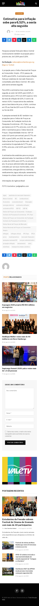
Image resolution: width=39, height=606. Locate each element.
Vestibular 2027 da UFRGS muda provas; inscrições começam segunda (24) (25, 571)
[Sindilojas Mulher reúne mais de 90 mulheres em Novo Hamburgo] (19, 324)
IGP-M (25, 208)
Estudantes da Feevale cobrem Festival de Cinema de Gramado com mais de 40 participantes (18, 522)
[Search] (36, 3)
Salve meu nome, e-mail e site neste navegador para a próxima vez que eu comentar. (18, 434)
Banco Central (7, 198)
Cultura (6, 515)
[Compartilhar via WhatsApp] (34, 40)
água (4, 195)
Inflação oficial (16, 234)
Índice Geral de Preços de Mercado (15, 224)
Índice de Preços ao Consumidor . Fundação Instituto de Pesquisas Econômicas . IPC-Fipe (18, 213)
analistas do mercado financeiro (19, 195)
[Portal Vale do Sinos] (20, 3)
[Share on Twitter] (9, 40)
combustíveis (24, 198)
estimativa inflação (22, 205)
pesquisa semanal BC (10, 240)
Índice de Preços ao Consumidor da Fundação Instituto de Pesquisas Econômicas (18, 219)
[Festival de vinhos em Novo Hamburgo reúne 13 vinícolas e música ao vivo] (8, 545)
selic (29, 243)
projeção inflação (9, 243)
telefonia (6, 247)
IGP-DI (18, 208)
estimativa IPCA (8, 208)
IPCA (33, 234)
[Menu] (3, 3)
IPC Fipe (26, 234)
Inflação (5, 234)
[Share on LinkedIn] (19, 40)
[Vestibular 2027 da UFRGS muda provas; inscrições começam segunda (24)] (8, 572)
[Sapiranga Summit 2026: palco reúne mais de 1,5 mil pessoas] (19, 356)
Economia (19, 13)
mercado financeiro (28, 237)
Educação (28, 202)
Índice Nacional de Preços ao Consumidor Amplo (17, 229)
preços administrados (27, 240)
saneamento (21, 243)
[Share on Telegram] (29, 40)
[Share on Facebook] (4, 40)
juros (4, 237)
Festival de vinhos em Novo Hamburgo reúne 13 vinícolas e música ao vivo (25, 545)
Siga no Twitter (8, 65)
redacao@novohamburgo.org (23, 62)
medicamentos (14, 237)
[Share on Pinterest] (14, 40)
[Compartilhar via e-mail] (24, 40)
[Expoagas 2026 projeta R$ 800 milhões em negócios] (19, 292)
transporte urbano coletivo (21, 247)
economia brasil (17, 202)
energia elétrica (8, 205)
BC (16, 198)
